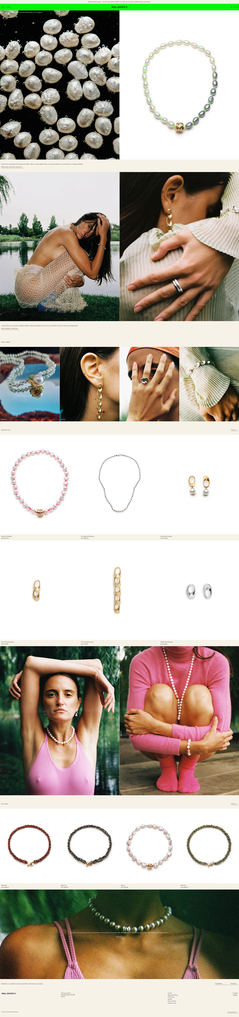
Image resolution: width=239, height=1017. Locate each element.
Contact (170, 993)
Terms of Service (172, 1001)
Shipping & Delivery (173, 995)
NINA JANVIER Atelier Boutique (11, 1012)
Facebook (235, 993)
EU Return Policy (172, 1003)
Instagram (235, 995)
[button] (234, 7)
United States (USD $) (232, 1012)
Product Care (171, 997)
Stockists (170, 999)
